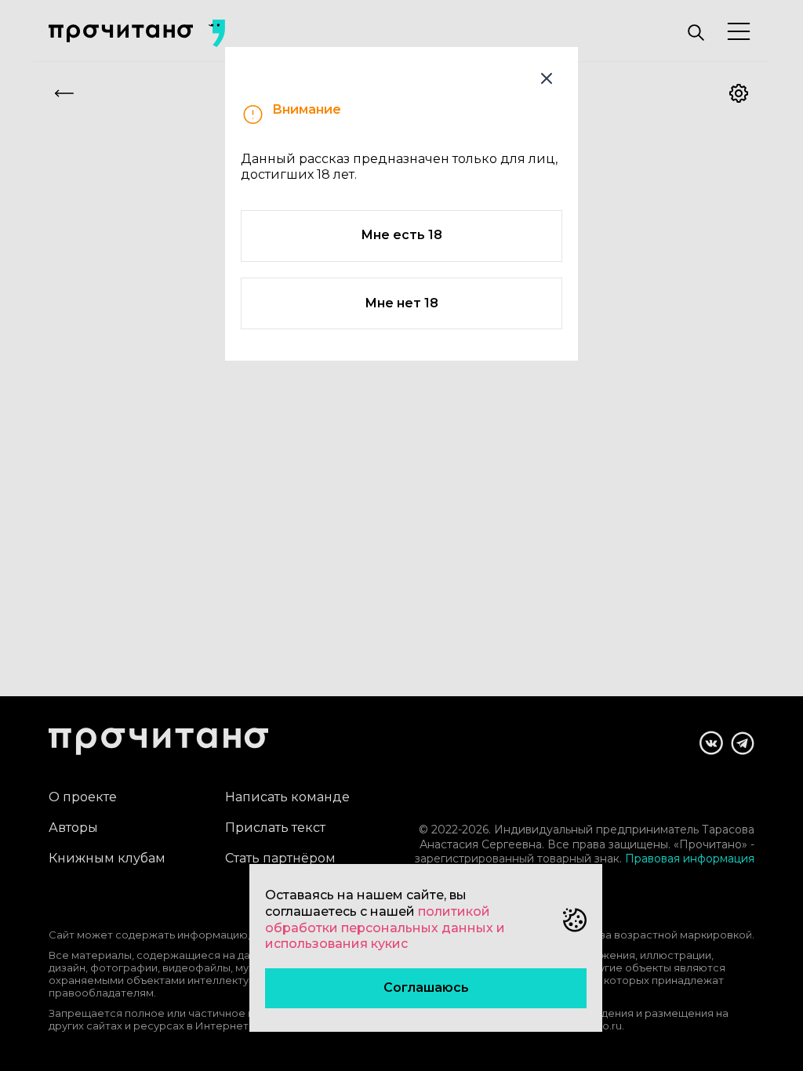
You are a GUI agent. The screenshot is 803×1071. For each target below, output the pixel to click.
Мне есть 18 (401, 234)
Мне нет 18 (401, 303)
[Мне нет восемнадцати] (546, 78)
